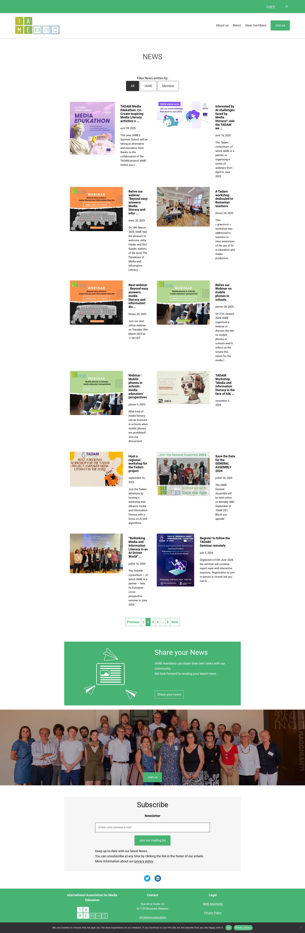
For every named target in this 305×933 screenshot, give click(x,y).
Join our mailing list (152, 840)
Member (168, 86)
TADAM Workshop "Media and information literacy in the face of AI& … (225, 384)
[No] (300, 927)
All (132, 86)
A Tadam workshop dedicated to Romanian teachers (224, 199)
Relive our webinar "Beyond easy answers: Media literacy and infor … (138, 202)
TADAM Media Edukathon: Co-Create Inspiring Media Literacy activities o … (131, 113)
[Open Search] (286, 6)
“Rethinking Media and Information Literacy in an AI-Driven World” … (138, 547)
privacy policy (143, 861)
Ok (228, 927)
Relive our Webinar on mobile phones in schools (223, 292)
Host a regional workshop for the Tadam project (137, 463)
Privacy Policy (213, 913)
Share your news (169, 694)
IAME (148, 86)
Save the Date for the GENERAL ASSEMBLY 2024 (225, 463)
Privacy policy (243, 927)
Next (175, 622)
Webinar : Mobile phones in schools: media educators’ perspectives (137, 386)
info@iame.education (152, 917)
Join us (153, 777)
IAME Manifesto (213, 904)
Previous (133, 622)
